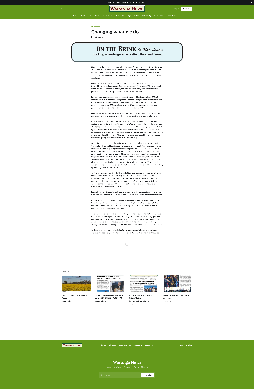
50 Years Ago (147, 16)
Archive (136, 16)
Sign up (103, 345)
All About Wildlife (94, 16)
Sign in (176, 9)
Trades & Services (125, 345)
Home (75, 16)
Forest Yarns (171, 16)
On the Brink (159, 16)
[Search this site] (62, 8)
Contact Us (138, 345)
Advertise (112, 345)
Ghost (190, 345)
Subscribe (186, 9)
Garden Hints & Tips (123, 16)
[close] (251, 2)
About (82, 16)
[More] (179, 15)
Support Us (149, 345)
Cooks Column (108, 16)
